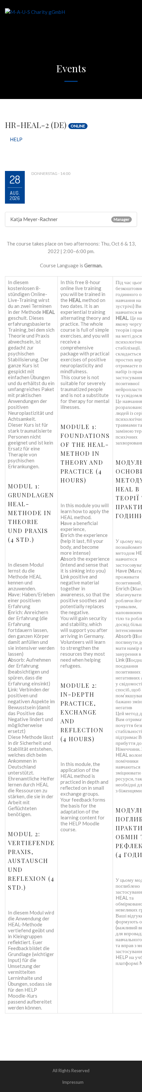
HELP (16, 139)
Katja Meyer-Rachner (34, 219)
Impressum (73, 1082)
